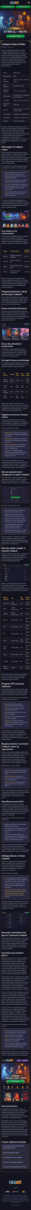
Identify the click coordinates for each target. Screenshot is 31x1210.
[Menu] (29, 2)
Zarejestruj (23, 7)
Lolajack (16, 1187)
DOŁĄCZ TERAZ (15, 36)
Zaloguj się (8, 7)
